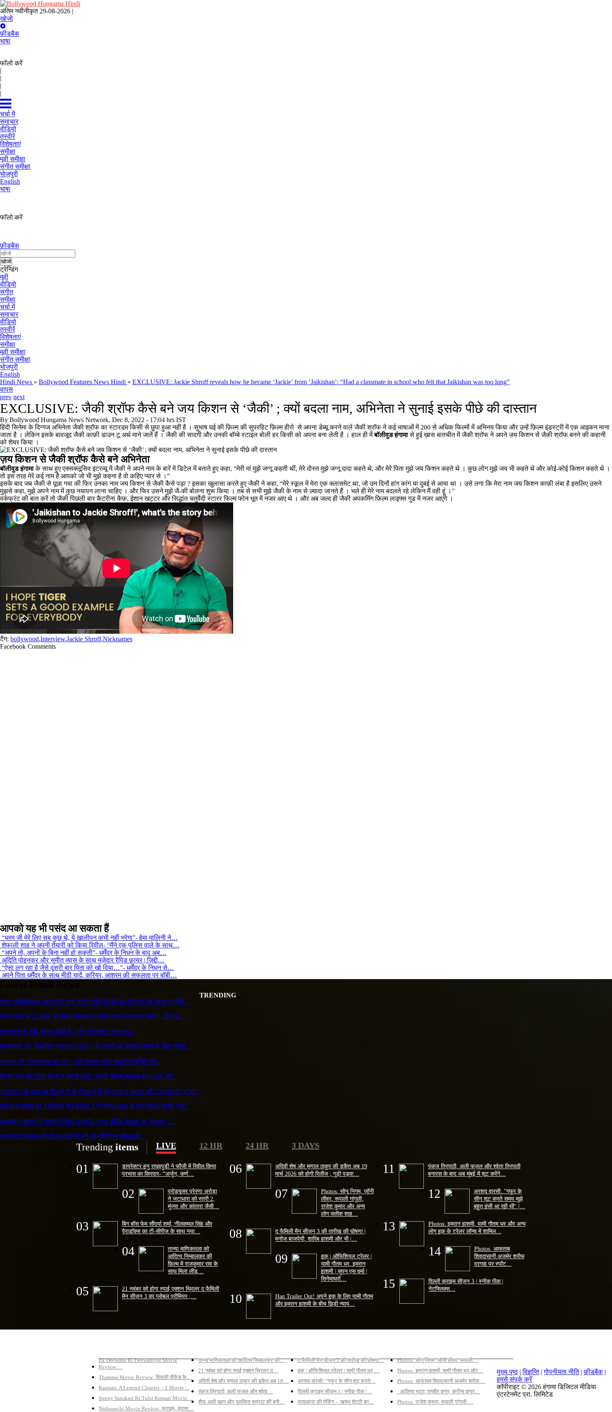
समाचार (9, 314)
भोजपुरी (9, 366)
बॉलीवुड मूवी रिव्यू (119, 1346)
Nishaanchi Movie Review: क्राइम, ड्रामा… (146, 1408)
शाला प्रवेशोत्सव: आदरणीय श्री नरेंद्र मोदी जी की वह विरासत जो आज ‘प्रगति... (94, 1001)
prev (6, 396)
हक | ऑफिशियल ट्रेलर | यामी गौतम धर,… (339, 1370)
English (10, 374)
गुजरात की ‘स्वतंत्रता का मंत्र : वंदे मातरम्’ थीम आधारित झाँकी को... (80, 1061)
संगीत (6, 291)
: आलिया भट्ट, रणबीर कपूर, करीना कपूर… (438, 1391)
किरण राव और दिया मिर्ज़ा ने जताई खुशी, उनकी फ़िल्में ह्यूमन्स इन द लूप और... (89, 1076)
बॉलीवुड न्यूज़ (213, 1346)
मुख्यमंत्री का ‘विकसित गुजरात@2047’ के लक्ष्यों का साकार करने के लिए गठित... (95, 1046)
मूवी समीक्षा (12, 351)
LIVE (166, 1145)
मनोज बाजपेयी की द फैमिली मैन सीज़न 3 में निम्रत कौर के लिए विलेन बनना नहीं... (95, 1106)
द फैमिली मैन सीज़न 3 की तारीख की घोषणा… (341, 1360)
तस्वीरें (7, 329)
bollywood (24, 638)
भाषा (5, 41)
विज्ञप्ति (530, 1371)
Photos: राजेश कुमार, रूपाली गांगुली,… (435, 1402)
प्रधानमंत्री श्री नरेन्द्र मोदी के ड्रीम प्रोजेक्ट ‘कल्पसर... (67, 1031)
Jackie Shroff (84, 638)
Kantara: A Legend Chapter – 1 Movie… (144, 1388)
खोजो (6, 18)
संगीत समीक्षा (15, 359)
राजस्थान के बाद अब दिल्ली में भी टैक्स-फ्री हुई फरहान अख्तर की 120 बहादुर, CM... (99, 1091)
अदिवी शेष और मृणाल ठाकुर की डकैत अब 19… (243, 1381)
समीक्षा (7, 299)
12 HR (210, 1145)
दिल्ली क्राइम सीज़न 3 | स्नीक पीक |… (335, 1391)
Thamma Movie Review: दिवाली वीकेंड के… (145, 1377)
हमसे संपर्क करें (514, 1379)
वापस (6, 389)
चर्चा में (7, 306)
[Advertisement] (250, 783)
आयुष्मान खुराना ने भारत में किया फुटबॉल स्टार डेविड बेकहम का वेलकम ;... (87, 1121)
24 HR (257, 1145)
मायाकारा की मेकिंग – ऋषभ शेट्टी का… (336, 1402)
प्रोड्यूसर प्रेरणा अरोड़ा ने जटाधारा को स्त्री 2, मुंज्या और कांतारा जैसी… (193, 1199)
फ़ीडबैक (9, 33)
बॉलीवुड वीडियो (316, 1346)
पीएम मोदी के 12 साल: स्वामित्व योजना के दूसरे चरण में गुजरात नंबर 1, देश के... (92, 1016)
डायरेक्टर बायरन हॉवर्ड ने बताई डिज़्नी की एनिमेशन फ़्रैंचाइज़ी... (72, 1136)
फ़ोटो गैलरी (410, 1346)
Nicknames (117, 638)
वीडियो (8, 284)
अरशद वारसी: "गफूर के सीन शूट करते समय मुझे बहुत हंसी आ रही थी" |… (499, 1199)
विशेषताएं (10, 336)
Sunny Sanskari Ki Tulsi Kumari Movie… (146, 1398)
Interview (52, 638)
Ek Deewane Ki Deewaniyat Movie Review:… (138, 1363)
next (19, 396)
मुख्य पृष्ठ (507, 1371)
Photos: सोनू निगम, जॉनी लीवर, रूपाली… (437, 1360)
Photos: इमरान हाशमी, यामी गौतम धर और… (440, 1370)
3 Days (305, 1145)
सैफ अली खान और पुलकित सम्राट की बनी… (241, 1402)
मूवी (4, 276)
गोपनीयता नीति (561, 1371)
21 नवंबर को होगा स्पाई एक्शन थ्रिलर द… (238, 1370)
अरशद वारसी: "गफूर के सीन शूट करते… (337, 1381)
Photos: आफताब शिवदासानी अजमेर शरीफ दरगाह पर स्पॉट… (499, 1256)
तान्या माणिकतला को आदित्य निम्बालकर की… (241, 1360)
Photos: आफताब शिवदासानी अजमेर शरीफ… (441, 1381)
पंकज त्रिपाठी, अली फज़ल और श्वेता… (235, 1391)
